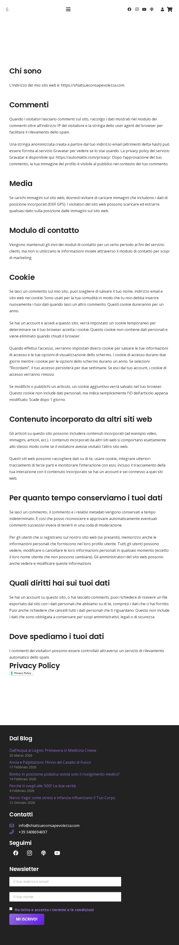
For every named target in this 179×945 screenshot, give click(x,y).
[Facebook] (129, 9)
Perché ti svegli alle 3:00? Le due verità (42, 785)
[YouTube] (144, 9)
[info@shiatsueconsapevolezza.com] (14, 825)
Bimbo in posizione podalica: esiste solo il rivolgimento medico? (64, 774)
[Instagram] (137, 9)
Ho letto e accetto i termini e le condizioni (54, 909)
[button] (68, 9)
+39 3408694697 (33, 832)
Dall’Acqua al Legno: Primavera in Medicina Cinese (52, 750)
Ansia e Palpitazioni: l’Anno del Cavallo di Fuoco (50, 762)
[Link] (162, 9)
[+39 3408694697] (14, 832)
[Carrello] (169, 9)
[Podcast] (151, 9)
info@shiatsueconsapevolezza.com (49, 825)
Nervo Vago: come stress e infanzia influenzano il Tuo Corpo (62, 797)
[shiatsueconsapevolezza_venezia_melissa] (7, 9)
